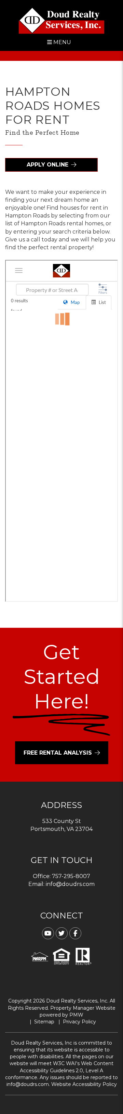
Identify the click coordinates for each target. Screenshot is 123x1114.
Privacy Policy (79, 1022)
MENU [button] (61, 42)
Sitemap (44, 1022)
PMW (76, 1015)
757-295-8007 (71, 876)
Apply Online (47, 164)
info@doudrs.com (70, 884)
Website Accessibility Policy (84, 1084)
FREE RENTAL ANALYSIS (58, 753)
